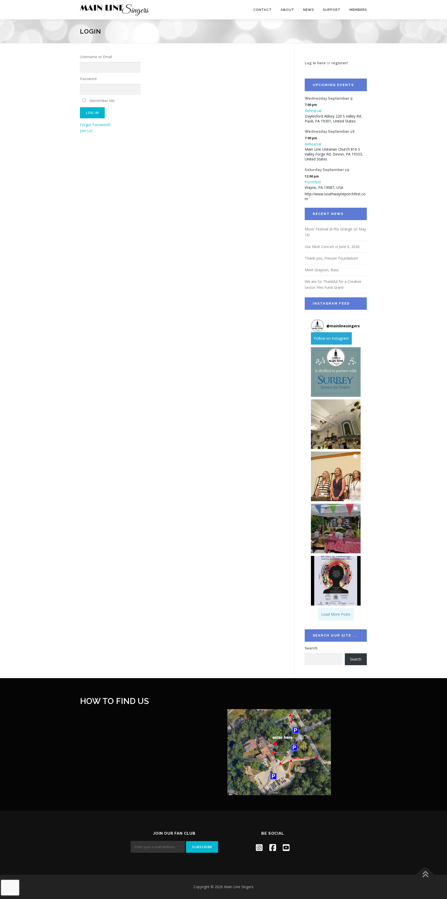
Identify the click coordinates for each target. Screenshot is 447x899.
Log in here (315, 62)
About (287, 10)
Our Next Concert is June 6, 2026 (332, 246)
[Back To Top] (425, 875)
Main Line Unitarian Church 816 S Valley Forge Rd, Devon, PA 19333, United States (334, 154)
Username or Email (96, 56)
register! (339, 62)
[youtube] (286, 847)
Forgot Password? (95, 124)
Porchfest (313, 182)
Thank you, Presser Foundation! (331, 258)
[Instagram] (259, 847)
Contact (262, 10)
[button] (336, 372)
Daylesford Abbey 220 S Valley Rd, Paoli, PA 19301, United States (333, 118)
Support (332, 10)
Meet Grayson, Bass (322, 269)
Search (311, 648)
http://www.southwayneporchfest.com (335, 196)
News (308, 10)
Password (88, 78)
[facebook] (272, 847)
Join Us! (86, 130)
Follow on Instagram (331, 338)
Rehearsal (313, 110)
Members (358, 10)
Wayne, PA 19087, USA (324, 187)
